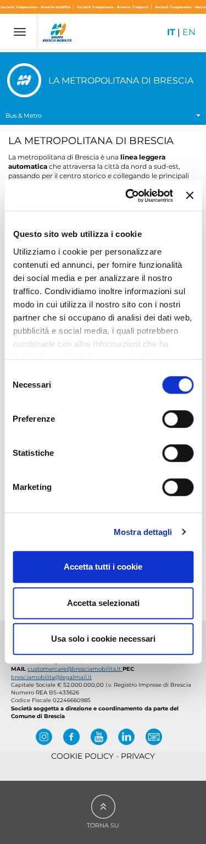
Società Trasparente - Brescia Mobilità (36, 7)
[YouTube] (99, 737)
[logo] (57, 34)
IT (171, 32)
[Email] (154, 737)
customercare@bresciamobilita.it (75, 668)
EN (189, 32)
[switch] (177, 419)
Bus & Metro (23, 115)
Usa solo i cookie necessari (103, 638)
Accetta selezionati (103, 603)
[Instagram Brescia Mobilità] (44, 737)
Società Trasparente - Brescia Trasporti (113, 7)
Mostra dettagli (143, 532)
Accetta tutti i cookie (103, 566)
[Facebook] (71, 737)
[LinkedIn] (126, 737)
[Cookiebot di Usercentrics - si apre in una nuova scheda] (129, 196)
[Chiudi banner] (189, 196)
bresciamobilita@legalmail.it (51, 677)
